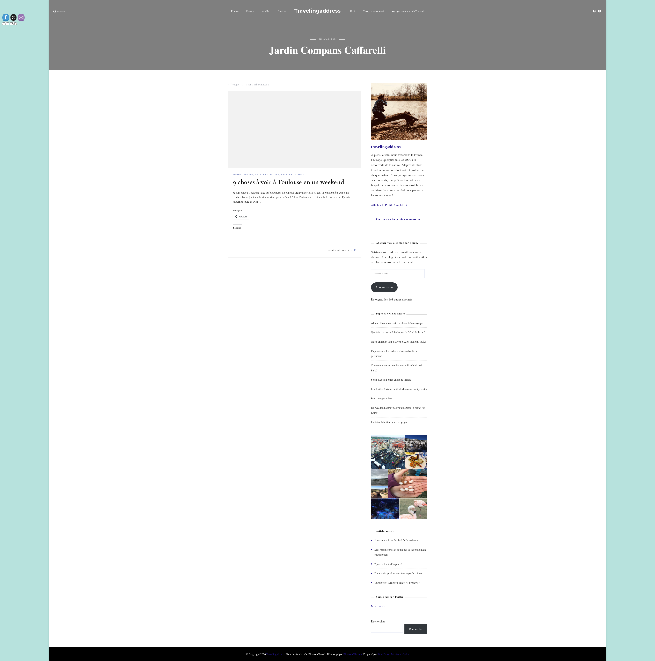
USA (352, 11)
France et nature (292, 174)
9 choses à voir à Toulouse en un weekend (288, 182)
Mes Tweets (378, 606)
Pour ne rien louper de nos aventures (398, 219)
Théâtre (281, 11)
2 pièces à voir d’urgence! (388, 564)
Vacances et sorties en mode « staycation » (397, 582)
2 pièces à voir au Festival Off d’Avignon (396, 540)
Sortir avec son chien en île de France (391, 379)
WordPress (383, 654)
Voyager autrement (373, 11)
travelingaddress (386, 146)
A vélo (266, 11)
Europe (250, 11)
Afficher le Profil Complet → (389, 205)
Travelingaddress (317, 11)
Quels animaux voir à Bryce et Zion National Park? (398, 341)
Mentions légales (400, 654)
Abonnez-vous (384, 287)
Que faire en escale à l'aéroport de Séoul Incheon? (398, 332)
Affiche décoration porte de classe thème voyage (397, 323)
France (235, 11)
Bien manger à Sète (381, 398)
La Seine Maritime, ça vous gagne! (389, 422)
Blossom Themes (352, 654)
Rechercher (378, 621)
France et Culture (267, 174)
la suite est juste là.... (340, 250)
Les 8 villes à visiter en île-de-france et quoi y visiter (399, 389)
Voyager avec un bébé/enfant (408, 11)
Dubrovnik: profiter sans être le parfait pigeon (398, 573)
